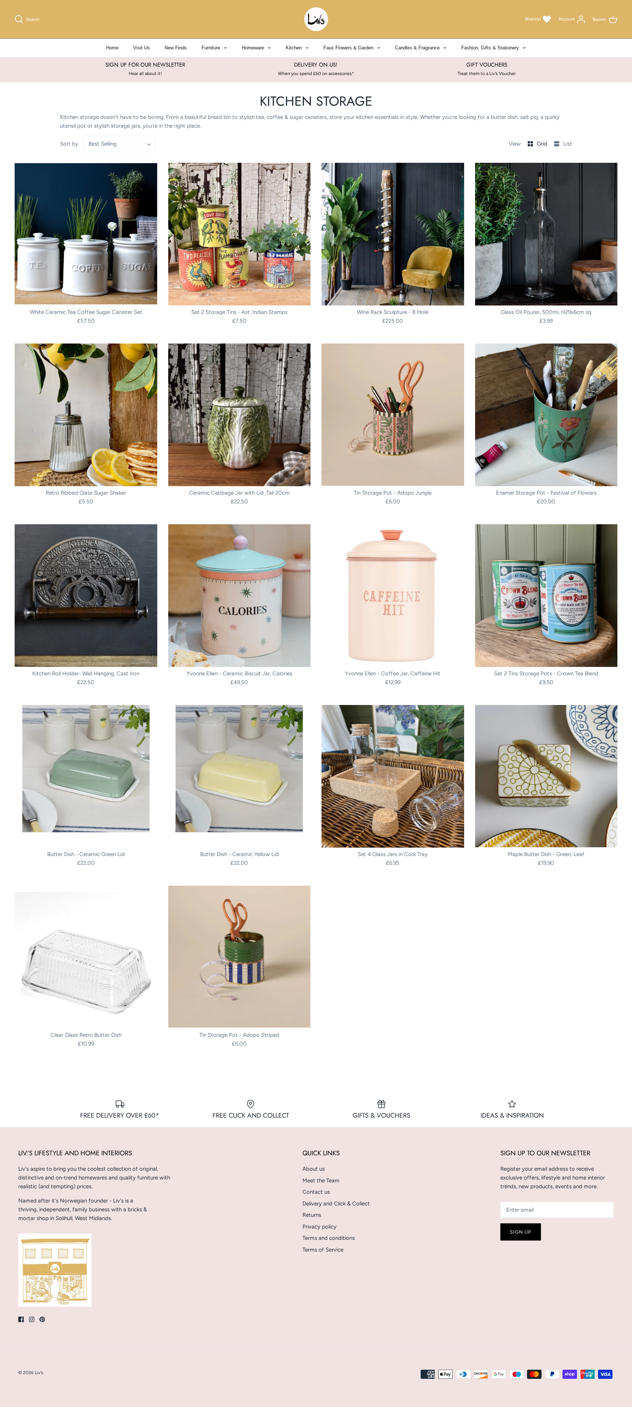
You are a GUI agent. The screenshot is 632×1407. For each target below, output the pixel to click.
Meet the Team (320, 1180)
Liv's (39, 1372)
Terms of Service (322, 1249)
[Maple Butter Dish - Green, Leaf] (546, 776)
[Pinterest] (42, 1319)
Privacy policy (319, 1226)
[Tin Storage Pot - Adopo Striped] (239, 957)
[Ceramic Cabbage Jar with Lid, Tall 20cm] (239, 415)
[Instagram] (31, 1319)
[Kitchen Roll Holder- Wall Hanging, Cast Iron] (86, 595)
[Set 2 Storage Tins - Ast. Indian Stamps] (239, 234)
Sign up (520, 1232)
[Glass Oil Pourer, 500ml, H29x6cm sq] (546, 234)
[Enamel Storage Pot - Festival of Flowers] (546, 415)
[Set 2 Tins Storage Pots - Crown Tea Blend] (546, 595)
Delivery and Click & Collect (336, 1203)
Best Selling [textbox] (103, 143)
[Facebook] (21, 1319)
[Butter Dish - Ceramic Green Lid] (86, 776)
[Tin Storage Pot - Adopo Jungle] (392, 415)
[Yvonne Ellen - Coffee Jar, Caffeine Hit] (392, 595)
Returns (311, 1215)
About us (313, 1169)
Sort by (69, 143)
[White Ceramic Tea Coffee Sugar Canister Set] (86, 234)
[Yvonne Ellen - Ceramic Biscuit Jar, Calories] (239, 595)
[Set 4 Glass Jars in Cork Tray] (392, 776)
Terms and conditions (328, 1238)
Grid (543, 143)
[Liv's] (316, 19)
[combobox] (119, 144)
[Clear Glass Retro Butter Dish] (86, 957)
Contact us (316, 1192)
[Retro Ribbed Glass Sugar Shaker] (86, 415)
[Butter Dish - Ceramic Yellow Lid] (239, 776)
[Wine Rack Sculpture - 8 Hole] (392, 234)
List (567, 143)
